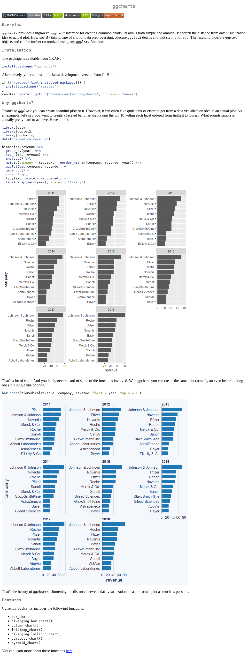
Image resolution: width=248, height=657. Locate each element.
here (69, 651)
